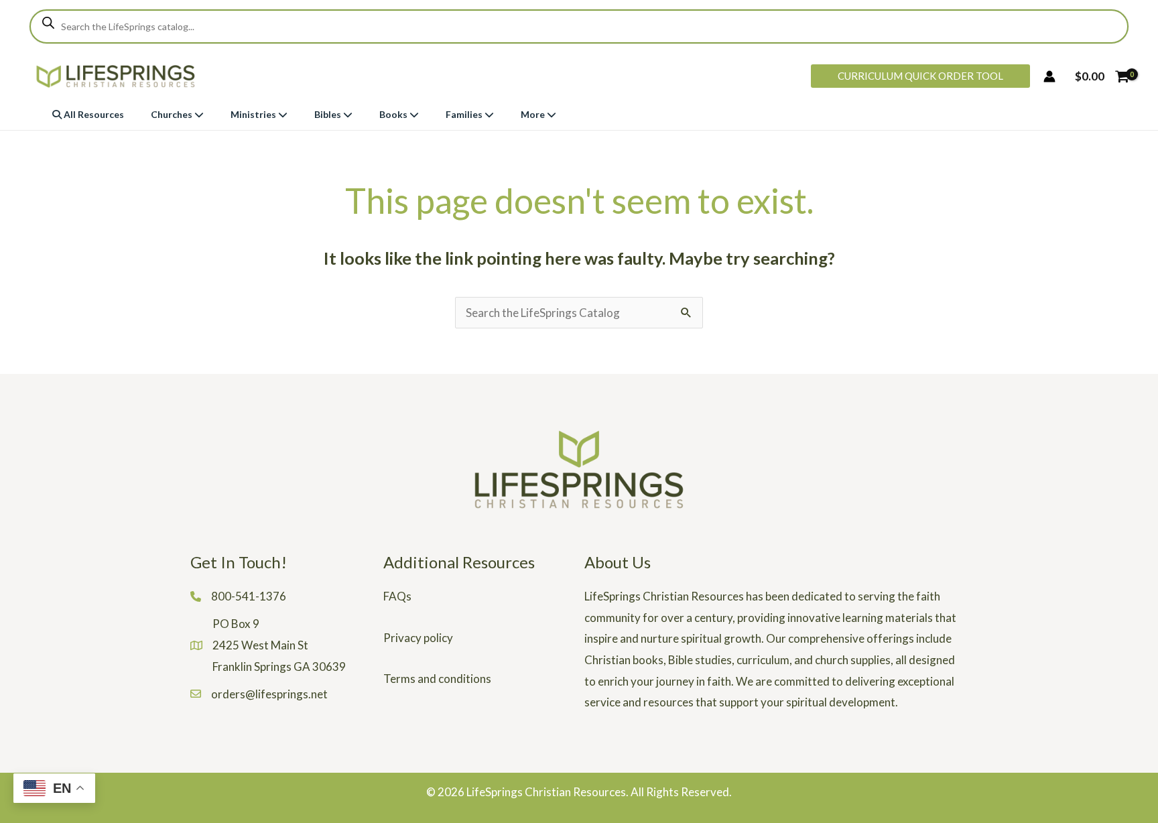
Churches (172, 114)
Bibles (328, 114)
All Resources (93, 114)
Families (465, 114)
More (534, 114)
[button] (920, 76)
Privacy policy (418, 638)
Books (394, 114)
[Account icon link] (1049, 76)
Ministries (254, 114)
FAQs (397, 596)
